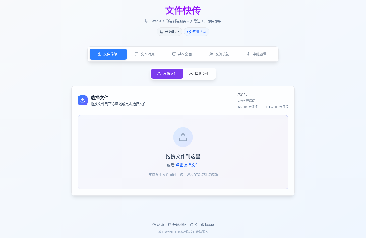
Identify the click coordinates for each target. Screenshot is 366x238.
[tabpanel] (183, 132)
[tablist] (183, 54)
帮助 (160, 224)
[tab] (108, 54)
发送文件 (170, 73)
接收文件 (202, 73)
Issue (209, 224)
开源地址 (179, 224)
